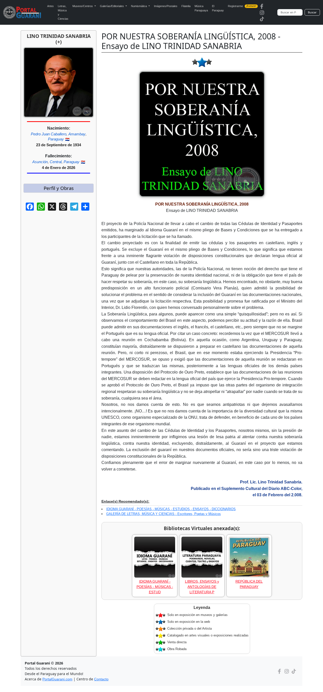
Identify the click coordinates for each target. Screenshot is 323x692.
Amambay (77, 134)
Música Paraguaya (201, 8)
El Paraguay (218, 8)
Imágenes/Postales (165, 6)
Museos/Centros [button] (83, 6)
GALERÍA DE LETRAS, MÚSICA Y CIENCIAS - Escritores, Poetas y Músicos (163, 514)
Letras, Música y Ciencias (63, 12)
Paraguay (56, 139)
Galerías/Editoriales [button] (112, 6)
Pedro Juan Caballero (48, 134)
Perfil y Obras (59, 188)
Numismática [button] (139, 6)
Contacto (101, 679)
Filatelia (186, 6)
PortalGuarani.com (57, 679)
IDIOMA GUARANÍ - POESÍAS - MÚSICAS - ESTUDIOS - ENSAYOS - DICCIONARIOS (171, 509)
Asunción (40, 162)
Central (56, 162)
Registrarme (242, 6)
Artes (50, 6)
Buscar (312, 12)
